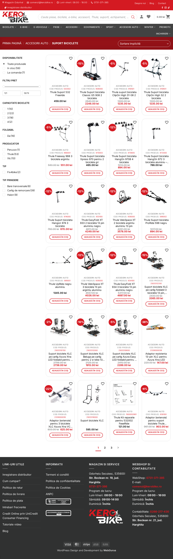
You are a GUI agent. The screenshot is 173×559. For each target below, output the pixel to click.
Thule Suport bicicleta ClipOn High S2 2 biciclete (156, 95)
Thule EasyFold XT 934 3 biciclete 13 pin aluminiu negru (124, 286)
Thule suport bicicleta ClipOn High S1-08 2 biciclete (124, 95)
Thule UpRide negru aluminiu (60, 285)
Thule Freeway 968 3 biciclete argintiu (60, 158)
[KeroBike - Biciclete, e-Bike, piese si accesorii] (18, 17)
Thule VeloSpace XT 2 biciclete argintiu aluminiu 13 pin (124, 222)
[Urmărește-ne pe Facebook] (162, 8)
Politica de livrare (14, 494)
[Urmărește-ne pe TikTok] (169, 8)
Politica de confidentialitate (63, 481)
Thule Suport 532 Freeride (60, 94)
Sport (109, 27)
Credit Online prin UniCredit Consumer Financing (20, 516)
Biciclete (8, 27)
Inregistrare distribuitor (17, 474)
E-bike (24, 27)
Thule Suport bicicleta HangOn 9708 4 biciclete (124, 159)
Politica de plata (13, 500)
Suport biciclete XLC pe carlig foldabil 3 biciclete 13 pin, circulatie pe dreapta (156, 289)
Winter (148, 27)
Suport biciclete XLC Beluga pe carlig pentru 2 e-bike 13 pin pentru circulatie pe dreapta (92, 356)
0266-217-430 (159, 511)
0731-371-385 (155, 477)
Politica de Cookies (58, 487)
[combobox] (144, 43)
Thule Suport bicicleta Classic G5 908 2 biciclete (92, 95)
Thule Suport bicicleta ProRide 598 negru (156, 221)
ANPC (49, 494)
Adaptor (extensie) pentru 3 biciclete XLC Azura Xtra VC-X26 (60, 423)
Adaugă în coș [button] (60, 109)
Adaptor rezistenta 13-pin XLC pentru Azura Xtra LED (156, 356)
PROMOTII (164, 27)
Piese (56, 27)
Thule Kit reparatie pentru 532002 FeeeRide (124, 420)
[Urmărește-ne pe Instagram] (166, 8)
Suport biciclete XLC (92, 420)
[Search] (133, 17)
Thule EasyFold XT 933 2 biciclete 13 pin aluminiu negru (92, 222)
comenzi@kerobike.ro (147, 486)
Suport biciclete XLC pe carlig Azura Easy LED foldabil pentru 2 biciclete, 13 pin (124, 356)
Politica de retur (13, 487)
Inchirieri (162, 33)
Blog (152, 3)
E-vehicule (40, 27)
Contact (162, 3)
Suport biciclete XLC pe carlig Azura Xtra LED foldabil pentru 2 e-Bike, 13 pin (60, 356)
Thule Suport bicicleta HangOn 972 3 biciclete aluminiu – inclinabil (156, 159)
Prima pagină (12, 43)
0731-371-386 (98, 486)
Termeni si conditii (57, 474)
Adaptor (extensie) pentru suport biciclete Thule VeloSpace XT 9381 (156, 420)
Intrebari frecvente (14, 507)
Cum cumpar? (11, 481)
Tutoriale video (12, 524)
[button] (141, 17)
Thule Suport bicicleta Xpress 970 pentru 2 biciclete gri (92, 159)
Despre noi (140, 3)
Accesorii (72, 27)
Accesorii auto (128, 27)
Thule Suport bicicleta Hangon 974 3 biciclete (60, 222)
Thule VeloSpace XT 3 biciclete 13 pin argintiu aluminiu (92, 286)
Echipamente (92, 27)
